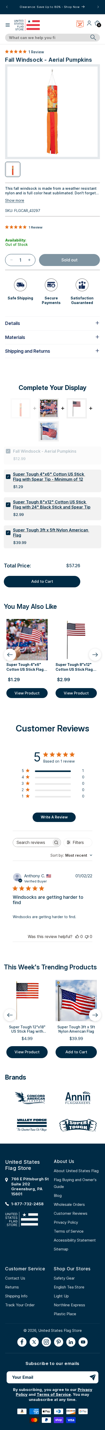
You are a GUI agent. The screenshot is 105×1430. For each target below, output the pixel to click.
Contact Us (15, 1278)
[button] (7, 25)
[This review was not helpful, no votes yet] (86, 936)
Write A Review (54, 817)
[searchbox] (32, 842)
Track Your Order (20, 1304)
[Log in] (89, 24)
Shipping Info (16, 1296)
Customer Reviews (70, 1213)
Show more (14, 200)
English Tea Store (69, 1287)
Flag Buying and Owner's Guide (75, 1183)
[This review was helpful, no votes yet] (77, 936)
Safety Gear (64, 1278)
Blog (58, 1195)
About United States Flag (76, 1170)
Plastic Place (65, 1313)
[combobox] (46, 38)
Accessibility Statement (75, 1240)
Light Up (61, 1296)
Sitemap (61, 1249)
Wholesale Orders (69, 1204)
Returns (12, 1287)
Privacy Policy (66, 1222)
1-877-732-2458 (27, 1203)
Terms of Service (69, 1231)
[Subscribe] (92, 1377)
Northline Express (69, 1304)
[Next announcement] (98, 6)
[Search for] (93, 37)
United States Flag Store (60, 1330)
